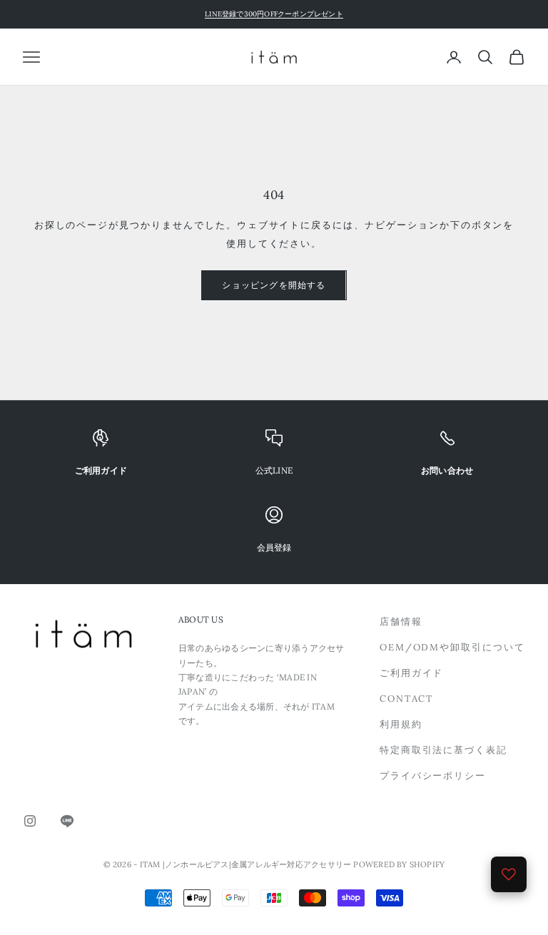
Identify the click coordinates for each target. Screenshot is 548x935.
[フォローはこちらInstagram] (30, 821)
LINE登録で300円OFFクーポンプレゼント (274, 14)
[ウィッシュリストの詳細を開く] (509, 874)
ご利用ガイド (412, 673)
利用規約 (401, 724)
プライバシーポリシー (433, 776)
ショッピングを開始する (273, 285)
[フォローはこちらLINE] (67, 821)
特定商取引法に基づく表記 (443, 750)
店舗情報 (401, 621)
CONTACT (407, 699)
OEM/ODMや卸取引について (452, 647)
